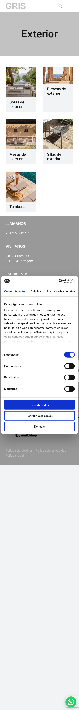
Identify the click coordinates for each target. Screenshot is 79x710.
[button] (70, 701)
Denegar (39, 426)
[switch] (69, 366)
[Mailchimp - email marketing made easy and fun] (26, 437)
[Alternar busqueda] (60, 6)
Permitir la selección (39, 415)
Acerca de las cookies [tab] (60, 291)
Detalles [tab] (35, 291)
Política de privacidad (51, 450)
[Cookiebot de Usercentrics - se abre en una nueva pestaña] (59, 281)
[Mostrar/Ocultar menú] (70, 6)
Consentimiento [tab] (14, 291)
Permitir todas (39, 405)
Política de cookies (19, 450)
